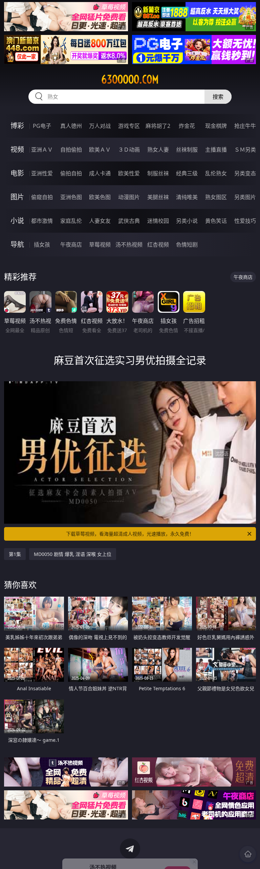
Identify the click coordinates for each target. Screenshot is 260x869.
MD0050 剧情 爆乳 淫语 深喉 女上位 (72, 554)
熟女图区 (216, 197)
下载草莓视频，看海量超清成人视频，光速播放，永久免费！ (130, 533)
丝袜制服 (187, 149)
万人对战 (100, 126)
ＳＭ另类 (245, 149)
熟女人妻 (158, 149)
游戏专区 (129, 126)
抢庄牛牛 (245, 126)
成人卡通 (100, 173)
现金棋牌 (216, 126)
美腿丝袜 (158, 197)
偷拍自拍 (71, 173)
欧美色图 (100, 197)
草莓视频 (100, 244)
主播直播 (216, 149)
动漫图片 (129, 197)
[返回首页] (248, 854)
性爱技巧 (245, 221)
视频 (17, 149)
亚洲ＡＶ (42, 149)
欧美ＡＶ (100, 149)
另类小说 (187, 221)
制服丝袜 (158, 173)
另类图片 (245, 197)
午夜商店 (71, 244)
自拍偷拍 (71, 149)
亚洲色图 (71, 197)
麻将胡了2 (158, 126)
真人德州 (71, 126)
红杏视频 (158, 244)
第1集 (15, 554)
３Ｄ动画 (129, 149)
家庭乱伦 (71, 221)
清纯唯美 (187, 197)
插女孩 (42, 244)
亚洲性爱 (42, 173)
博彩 (17, 125)
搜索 (218, 96)
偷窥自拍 (42, 197)
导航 (17, 244)
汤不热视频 (129, 244)
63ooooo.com (130, 79)
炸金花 (187, 126)
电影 (17, 173)
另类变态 (245, 173)
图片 (17, 196)
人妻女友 (100, 221)
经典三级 (187, 173)
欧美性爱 (129, 173)
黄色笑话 (216, 221)
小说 (17, 220)
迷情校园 (158, 221)
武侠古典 (129, 221)
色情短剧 (187, 244)
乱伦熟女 (216, 173)
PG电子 (42, 126)
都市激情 (42, 221)
